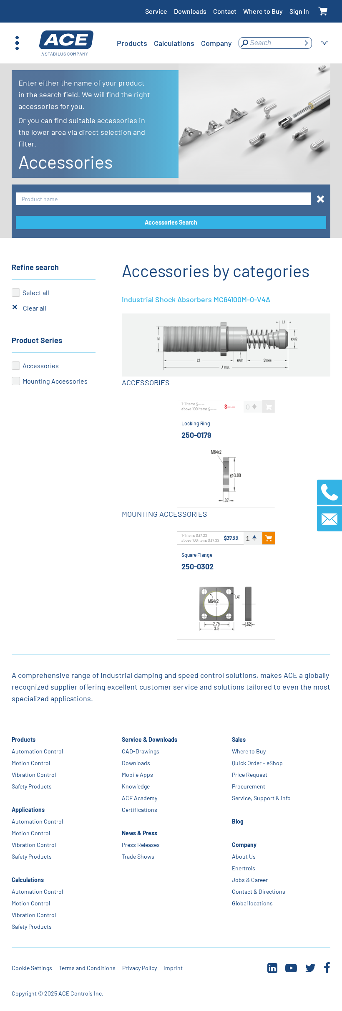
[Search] (306, 43)
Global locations (252, 903)
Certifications (139, 809)
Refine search (35, 267)
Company (244, 844)
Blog (238, 821)
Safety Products (32, 786)
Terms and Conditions (87, 967)
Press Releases (141, 844)
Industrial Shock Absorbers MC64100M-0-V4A (196, 299)
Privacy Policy (139, 967)
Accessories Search (171, 222)
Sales (239, 739)
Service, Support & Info (261, 797)
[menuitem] (132, 43)
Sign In (299, 11)
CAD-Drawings (140, 751)
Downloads (190, 11)
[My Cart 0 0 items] (323, 11)
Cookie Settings (32, 967)
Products (23, 739)
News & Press (139, 833)
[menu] (174, 43)
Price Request (249, 774)
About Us (244, 856)
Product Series (37, 340)
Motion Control (31, 762)
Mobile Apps (137, 774)
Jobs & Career (250, 879)
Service (156, 11)
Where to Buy (263, 11)
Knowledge (136, 786)
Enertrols (243, 868)
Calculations (28, 879)
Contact (224, 11)
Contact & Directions (258, 891)
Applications (28, 809)
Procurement (248, 786)
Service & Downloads (149, 739)
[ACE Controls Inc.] (66, 43)
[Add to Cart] (268, 538)
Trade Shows (138, 856)
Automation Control (37, 751)
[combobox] (163, 199)
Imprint (173, 967)
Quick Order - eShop (257, 762)
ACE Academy (139, 797)
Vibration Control (34, 774)
